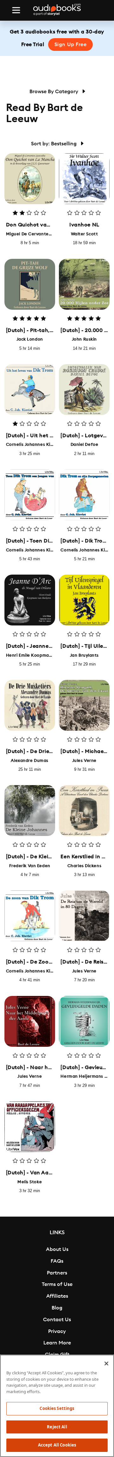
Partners (57, 1272)
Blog (57, 1307)
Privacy (57, 1331)
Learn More (57, 1342)
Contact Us (57, 1319)
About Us (57, 1249)
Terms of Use (57, 1284)
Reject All (57, 1427)
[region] (57, 1406)
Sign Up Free (70, 44)
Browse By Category (54, 91)
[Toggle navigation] (16, 10)
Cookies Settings (57, 1408)
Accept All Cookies (57, 1445)
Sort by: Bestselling (54, 143)
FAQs (57, 1261)
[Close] (106, 1364)
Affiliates (57, 1296)
